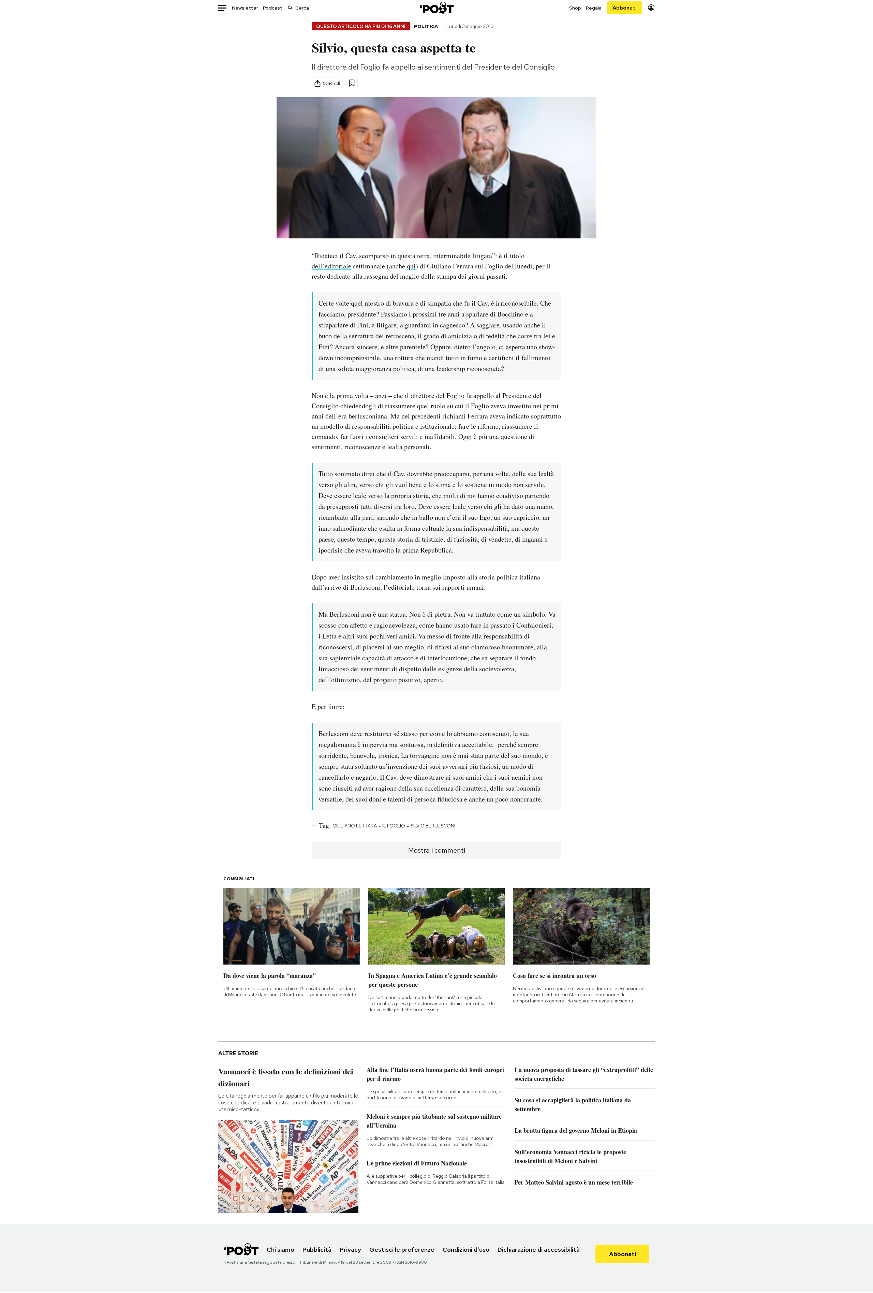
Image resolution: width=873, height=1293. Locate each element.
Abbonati (624, 7)
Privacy (350, 1249)
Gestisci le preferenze (401, 1249)
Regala (594, 8)
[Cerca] (290, 7)
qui (411, 265)
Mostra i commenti (436, 850)
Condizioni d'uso (466, 1249)
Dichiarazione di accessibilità (539, 1249)
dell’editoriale (331, 265)
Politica (426, 26)
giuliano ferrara (354, 826)
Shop (575, 8)
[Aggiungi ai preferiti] (351, 83)
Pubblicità (316, 1249)
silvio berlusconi (433, 826)
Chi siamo (280, 1249)
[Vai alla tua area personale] (651, 7)
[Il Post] (436, 8)
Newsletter (245, 8)
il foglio (393, 826)
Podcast (272, 8)
